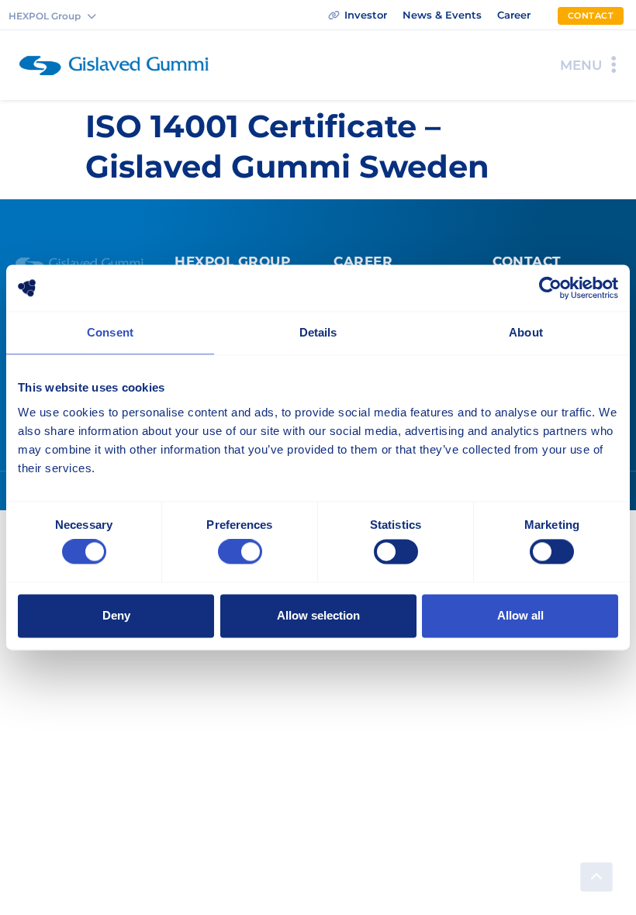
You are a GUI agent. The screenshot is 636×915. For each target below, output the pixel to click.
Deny (116, 615)
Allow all (520, 615)
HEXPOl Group (232, 261)
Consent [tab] (110, 332)
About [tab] (526, 332)
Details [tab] (318, 332)
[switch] (240, 552)
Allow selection (318, 615)
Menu (581, 65)
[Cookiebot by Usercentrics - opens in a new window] (550, 287)
